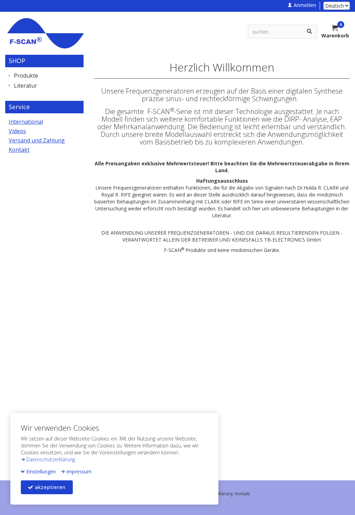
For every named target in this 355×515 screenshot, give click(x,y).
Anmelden (304, 5)
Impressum (78, 471)
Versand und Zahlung (37, 140)
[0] (335, 28)
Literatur (25, 85)
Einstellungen (40, 471)
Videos (17, 131)
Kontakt (19, 150)
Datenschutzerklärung (50, 459)
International (26, 121)
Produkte (26, 75)
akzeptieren (49, 487)
